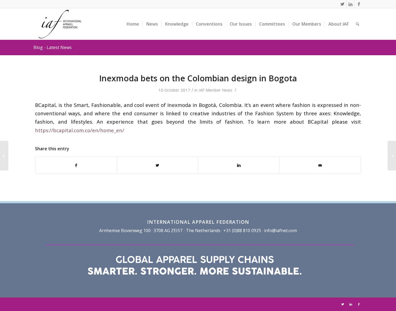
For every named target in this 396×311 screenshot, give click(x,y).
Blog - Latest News (52, 47)
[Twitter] (342, 4)
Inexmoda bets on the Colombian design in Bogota (198, 78)
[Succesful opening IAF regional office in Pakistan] (392, 155)
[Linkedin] (351, 4)
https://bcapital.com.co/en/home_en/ (79, 130)
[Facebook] (359, 4)
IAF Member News (215, 90)
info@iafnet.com (280, 230)
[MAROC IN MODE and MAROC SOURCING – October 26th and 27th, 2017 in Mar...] (4, 155)
